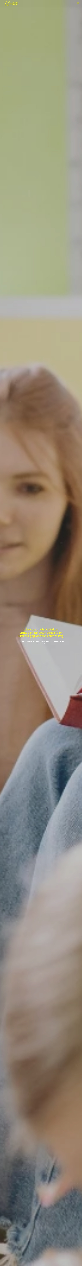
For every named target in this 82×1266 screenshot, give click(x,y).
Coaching (21, 641)
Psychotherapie (46, 641)
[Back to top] (78, 1261)
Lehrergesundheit (32, 641)
